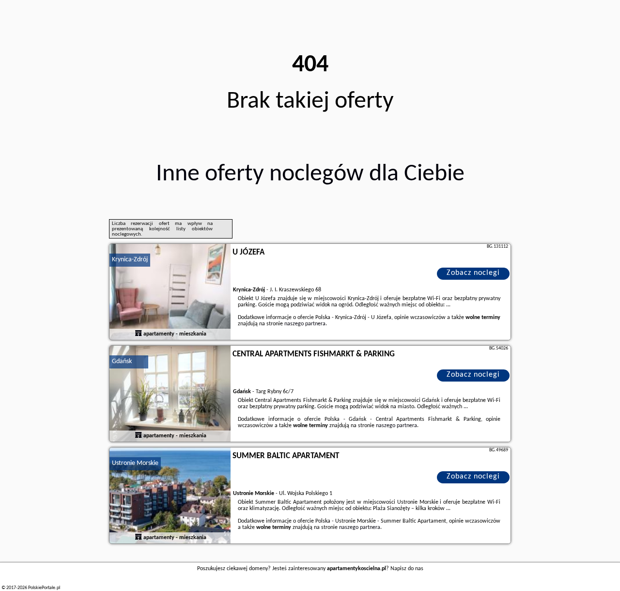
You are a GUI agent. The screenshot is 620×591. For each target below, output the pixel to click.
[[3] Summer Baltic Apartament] (170, 495)
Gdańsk (122, 361)
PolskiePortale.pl (44, 588)
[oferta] (138, 334)
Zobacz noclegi (473, 273)
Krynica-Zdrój (130, 259)
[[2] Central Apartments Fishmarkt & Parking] (170, 394)
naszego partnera (305, 324)
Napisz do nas (406, 569)
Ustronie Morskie (135, 463)
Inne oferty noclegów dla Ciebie (310, 174)
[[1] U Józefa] (170, 292)
